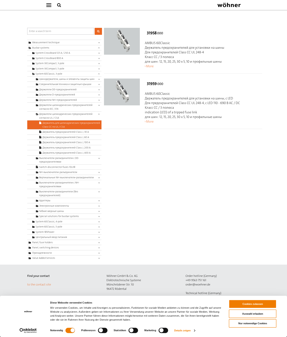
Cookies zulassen (252, 304)
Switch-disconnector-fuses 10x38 (57, 167)
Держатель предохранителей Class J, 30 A (66, 132)
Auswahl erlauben (252, 313)
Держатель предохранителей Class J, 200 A (67, 147)
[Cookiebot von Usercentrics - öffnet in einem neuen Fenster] (28, 330)
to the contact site (39, 284)
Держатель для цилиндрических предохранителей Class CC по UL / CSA (71, 124)
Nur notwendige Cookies (252, 323)
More (150, 66)
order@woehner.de (198, 284)
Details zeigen (182, 330)
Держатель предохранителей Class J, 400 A (67, 152)
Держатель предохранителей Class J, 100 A (66, 142)
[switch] (103, 331)
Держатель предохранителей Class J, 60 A (66, 137)
